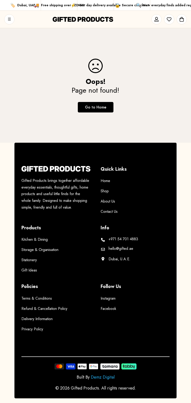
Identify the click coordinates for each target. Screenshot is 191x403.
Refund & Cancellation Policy (44, 308)
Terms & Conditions (36, 298)
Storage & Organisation (39, 249)
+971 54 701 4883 (123, 239)
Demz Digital (103, 377)
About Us (108, 201)
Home (105, 180)
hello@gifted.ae (121, 248)
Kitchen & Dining (34, 239)
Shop (105, 191)
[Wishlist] (169, 19)
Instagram (108, 298)
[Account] (156, 19)
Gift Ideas (29, 270)
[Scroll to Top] (182, 377)
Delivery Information (37, 319)
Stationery (29, 260)
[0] (182, 19)
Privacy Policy (32, 329)
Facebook (108, 308)
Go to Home (95, 107)
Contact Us (109, 211)
